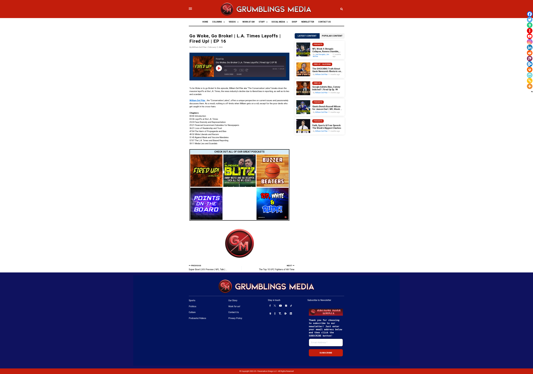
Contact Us (233, 312)
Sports (192, 300)
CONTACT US (324, 22)
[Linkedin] (529, 47)
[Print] (529, 69)
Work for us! (234, 306)
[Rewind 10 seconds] (236, 70)
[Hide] (532, 92)
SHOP (294, 22)
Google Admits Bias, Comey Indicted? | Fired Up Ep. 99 (326, 88)
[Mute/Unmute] (228, 70)
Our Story (232, 300)
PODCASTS (318, 44)
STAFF (262, 22)
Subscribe (228, 74)
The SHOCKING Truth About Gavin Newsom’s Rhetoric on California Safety (326, 70)
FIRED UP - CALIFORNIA (322, 64)
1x (242, 70)
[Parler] (529, 58)
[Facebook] (529, 14)
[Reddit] (529, 53)
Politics (192, 306)
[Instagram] (529, 42)
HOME (205, 22)
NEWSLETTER (307, 22)
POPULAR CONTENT (332, 36)
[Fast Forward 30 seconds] (249, 70)
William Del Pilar (197, 100)
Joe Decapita (320, 54)
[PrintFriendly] (529, 75)
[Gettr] (529, 30)
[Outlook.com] (529, 64)
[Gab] (529, 25)
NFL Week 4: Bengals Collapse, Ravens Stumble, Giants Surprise (325, 50)
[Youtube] (529, 36)
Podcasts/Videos (197, 318)
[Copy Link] (529, 80)
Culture (192, 312)
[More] (529, 86)
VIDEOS (232, 22)
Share (239, 74)
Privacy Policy (235, 318)
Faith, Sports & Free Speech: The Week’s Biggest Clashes (326, 126)
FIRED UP (317, 83)
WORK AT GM (248, 22)
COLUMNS (217, 22)
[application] (224, 21)
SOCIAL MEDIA (278, 22)
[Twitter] (529, 19)
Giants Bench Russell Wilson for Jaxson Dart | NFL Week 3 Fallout (327, 107)
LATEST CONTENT (307, 36)
